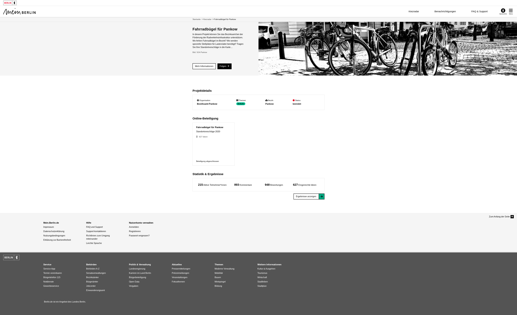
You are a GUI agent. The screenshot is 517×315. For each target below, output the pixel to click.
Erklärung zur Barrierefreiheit (57, 240)
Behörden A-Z (92, 269)
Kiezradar (414, 11)
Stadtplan (262, 286)
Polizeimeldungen (180, 273)
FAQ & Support (479, 11)
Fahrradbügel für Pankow (225, 19)
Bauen (218, 277)
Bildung (218, 286)
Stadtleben (262, 282)
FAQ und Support (94, 227)
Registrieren (135, 231)
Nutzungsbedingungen (54, 235)
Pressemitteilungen (181, 269)
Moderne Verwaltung (224, 269)
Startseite (197, 19)
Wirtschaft (262, 277)
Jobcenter (91, 286)
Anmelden (134, 227)
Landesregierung (137, 269)
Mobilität (219, 273)
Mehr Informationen (204, 66)
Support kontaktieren (96, 231)
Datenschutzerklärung (53, 231)
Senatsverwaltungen (96, 273)
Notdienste (48, 282)
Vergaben (133, 286)
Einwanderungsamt (95, 290)
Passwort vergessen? (139, 235)
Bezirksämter (92, 277)
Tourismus (262, 273)
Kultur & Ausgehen (266, 269)
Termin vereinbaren (52, 273)
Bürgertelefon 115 (51, 277)
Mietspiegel (220, 282)
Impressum (48, 227)
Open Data (134, 282)
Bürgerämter (92, 282)
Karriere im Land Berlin (140, 273)
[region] (212, 184)
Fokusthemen (178, 282)
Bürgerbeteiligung (137, 277)
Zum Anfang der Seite (499, 216)
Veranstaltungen (179, 277)
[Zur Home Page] (19, 11)
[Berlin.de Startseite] (11, 257)
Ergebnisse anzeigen (306, 196)
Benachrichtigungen (445, 11)
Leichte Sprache (94, 243)
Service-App (49, 269)
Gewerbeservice (51, 286)
